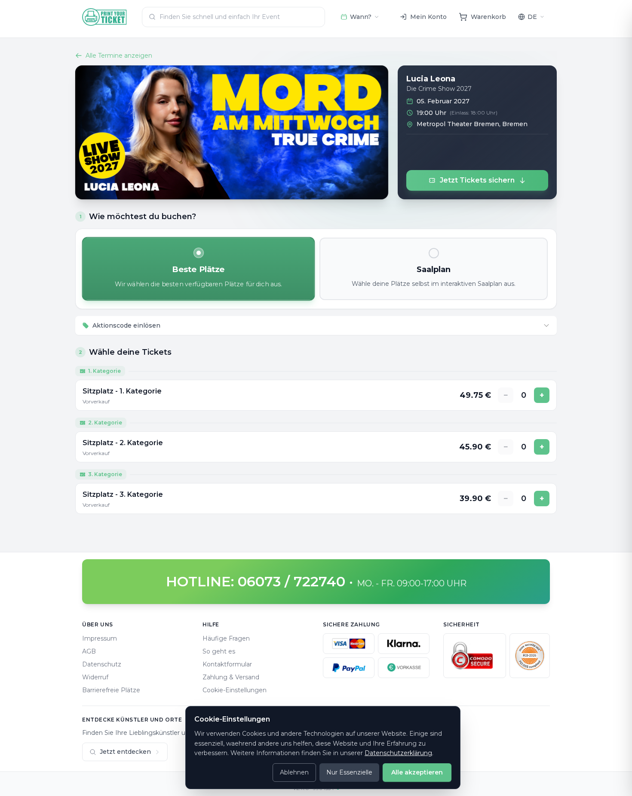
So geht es (218, 651)
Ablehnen (294, 772)
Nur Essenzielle (349, 772)
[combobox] (233, 17)
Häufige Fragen (226, 638)
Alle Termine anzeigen (119, 55)
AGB (89, 651)
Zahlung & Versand (230, 677)
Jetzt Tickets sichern (477, 180)
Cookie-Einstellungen (234, 690)
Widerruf (95, 677)
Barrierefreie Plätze (111, 690)
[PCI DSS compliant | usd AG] (529, 655)
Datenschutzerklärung (398, 753)
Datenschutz (101, 664)
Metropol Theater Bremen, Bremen (472, 124)
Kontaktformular (227, 664)
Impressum (99, 638)
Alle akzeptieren (417, 772)
